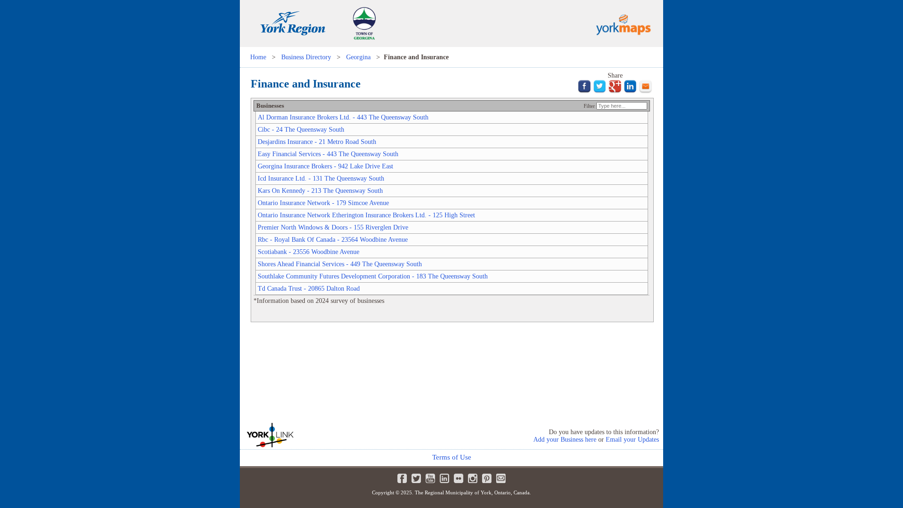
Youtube (430, 478)
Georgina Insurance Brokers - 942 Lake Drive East (325, 166)
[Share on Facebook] (584, 91)
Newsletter (501, 478)
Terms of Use (451, 457)
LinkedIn (444, 478)
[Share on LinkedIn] (630, 91)
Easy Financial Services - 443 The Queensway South (328, 154)
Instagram (472, 478)
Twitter (416, 478)
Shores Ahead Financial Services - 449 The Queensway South (340, 264)
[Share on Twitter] (600, 91)
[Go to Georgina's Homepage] (364, 44)
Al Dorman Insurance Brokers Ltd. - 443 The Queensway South (343, 117)
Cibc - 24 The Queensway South (301, 129)
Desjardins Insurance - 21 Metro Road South (317, 141)
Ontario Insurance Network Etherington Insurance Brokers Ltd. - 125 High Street (366, 215)
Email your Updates (632, 439)
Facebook (402, 478)
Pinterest (486, 478)
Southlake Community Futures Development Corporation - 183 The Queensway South (373, 276)
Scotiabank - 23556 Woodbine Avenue (308, 251)
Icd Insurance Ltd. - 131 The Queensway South (321, 178)
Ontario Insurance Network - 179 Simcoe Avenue (323, 202)
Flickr (458, 478)
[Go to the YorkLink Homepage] (305, 435)
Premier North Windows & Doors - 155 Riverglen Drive (333, 227)
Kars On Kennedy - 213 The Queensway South (320, 190)
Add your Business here (564, 439)
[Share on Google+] (615, 91)
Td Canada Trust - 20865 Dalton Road (309, 288)
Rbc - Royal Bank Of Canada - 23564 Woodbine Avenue (333, 239)
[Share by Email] (645, 91)
